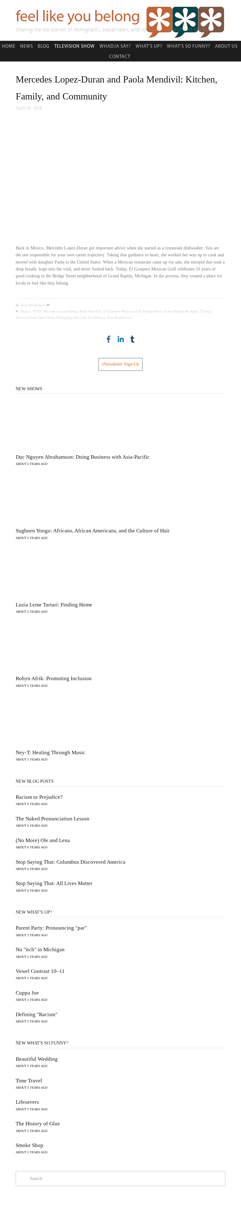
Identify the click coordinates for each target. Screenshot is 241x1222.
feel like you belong (78, 15)
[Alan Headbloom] (120, 339)
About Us (226, 46)
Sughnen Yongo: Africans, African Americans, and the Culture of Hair (93, 531)
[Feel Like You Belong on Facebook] (108, 339)
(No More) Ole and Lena (43, 840)
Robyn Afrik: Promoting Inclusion (54, 678)
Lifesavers (27, 1102)
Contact (119, 56)
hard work (47, 317)
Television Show (74, 46)
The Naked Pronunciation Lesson (52, 819)
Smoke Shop (29, 1145)
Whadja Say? (115, 46)
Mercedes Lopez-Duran (60, 311)
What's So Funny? (188, 46)
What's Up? (149, 46)
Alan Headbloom (33, 305)
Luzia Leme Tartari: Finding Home (54, 605)
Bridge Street (152, 311)
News (26, 46)
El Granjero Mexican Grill (122, 311)
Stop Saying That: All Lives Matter (54, 883)
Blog (44, 46)
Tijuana (205, 311)
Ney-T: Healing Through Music (50, 752)
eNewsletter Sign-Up (120, 364)
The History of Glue (38, 1124)
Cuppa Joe (27, 993)
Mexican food (26, 317)
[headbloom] (132, 339)
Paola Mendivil (90, 311)
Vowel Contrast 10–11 (40, 971)
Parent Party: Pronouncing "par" (51, 928)
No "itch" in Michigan (40, 950)
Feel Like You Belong (89, 317)
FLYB (37, 311)
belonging (64, 317)
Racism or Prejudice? (39, 797)
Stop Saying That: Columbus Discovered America (71, 862)
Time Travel (29, 1081)
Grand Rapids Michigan (181, 311)
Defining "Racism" (36, 1014)
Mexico (25, 311)
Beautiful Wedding (37, 1059)
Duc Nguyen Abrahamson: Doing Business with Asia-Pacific (83, 457)
